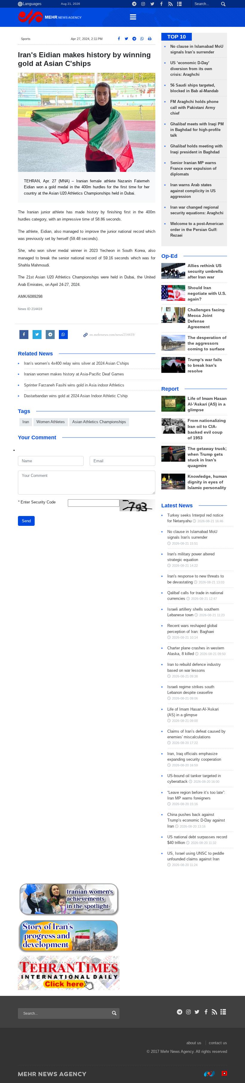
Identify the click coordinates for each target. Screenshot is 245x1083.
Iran (25, 422)
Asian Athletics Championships (99, 422)
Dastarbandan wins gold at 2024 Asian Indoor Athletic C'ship (76, 396)
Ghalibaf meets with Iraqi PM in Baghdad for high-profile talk (197, 130)
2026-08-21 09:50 (213, 654)
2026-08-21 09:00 (185, 720)
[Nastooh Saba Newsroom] (206, 1073)
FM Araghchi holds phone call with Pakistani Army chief (194, 107)
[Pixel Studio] (221, 1073)
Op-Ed (169, 256)
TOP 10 (176, 37)
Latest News (177, 506)
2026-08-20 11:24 (184, 865)
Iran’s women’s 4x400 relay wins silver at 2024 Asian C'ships (76, 363)
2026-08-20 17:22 (185, 743)
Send (26, 521)
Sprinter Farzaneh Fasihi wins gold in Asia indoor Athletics (74, 385)
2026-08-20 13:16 (193, 826)
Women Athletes (50, 422)
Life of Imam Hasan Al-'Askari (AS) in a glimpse (207, 404)
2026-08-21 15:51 (185, 543)
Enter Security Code (37, 502)
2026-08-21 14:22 (185, 565)
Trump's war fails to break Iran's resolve (205, 365)
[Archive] (223, 1012)
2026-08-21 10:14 (185, 637)
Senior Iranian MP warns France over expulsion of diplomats (193, 168)
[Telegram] (179, 1012)
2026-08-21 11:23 (212, 615)
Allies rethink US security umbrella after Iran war (205, 271)
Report (170, 389)
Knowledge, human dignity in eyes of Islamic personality (207, 482)
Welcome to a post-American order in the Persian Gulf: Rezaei (196, 229)
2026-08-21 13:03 (211, 582)
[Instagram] (188, 1012)
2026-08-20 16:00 (206, 781)
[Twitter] (197, 1012)
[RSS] (214, 1012)
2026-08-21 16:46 (210, 521)
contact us (218, 1043)
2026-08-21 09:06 (185, 698)
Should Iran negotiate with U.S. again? (207, 293)
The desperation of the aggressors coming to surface (207, 343)
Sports (25, 39)
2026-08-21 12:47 (204, 598)
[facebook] (205, 1012)
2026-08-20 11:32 (203, 843)
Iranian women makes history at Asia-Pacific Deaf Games (74, 374)
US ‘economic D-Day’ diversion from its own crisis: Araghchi (191, 68)
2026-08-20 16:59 (185, 765)
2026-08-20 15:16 (185, 804)
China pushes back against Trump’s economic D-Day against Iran (196, 820)
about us (193, 1043)
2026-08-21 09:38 (185, 676)
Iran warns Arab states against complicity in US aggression (193, 190)
